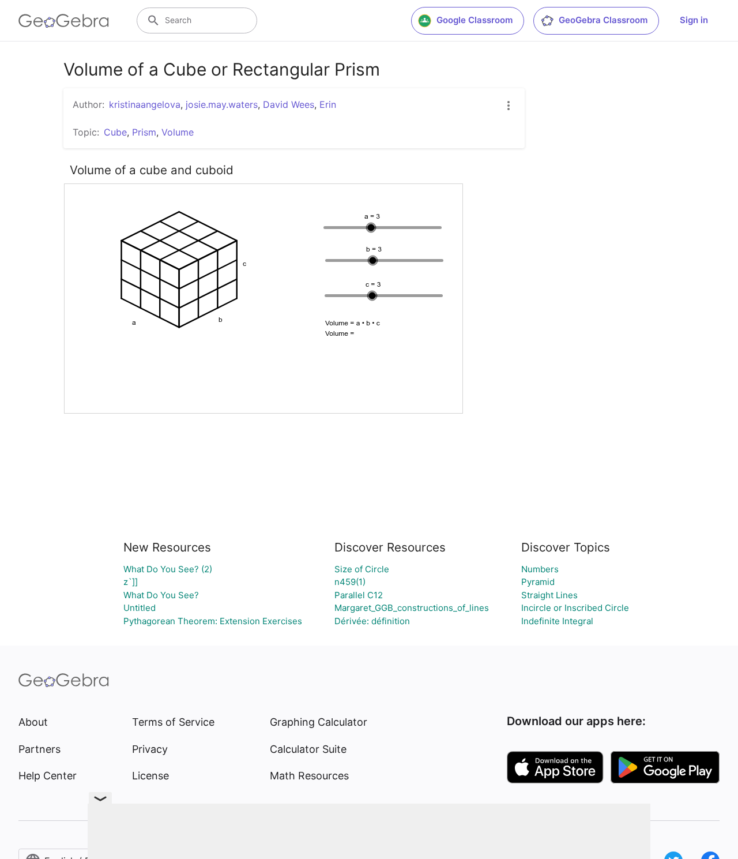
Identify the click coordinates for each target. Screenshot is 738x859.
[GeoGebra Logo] (63, 21)
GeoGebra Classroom (603, 19)
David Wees (288, 104)
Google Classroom (474, 19)
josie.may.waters (222, 104)
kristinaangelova (144, 104)
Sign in (694, 19)
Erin (327, 104)
